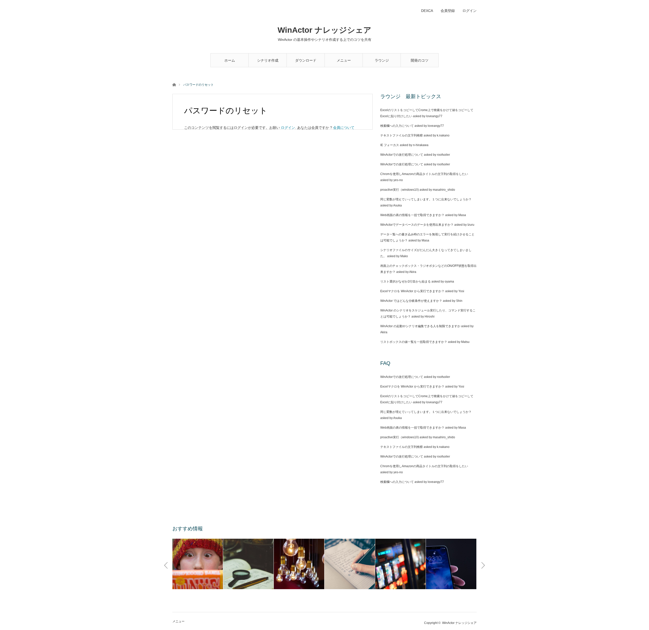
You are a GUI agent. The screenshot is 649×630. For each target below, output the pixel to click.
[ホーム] (174, 84)
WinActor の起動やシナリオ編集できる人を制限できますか (420, 326)
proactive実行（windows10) (399, 189)
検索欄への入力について (397, 126)
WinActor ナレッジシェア (324, 30)
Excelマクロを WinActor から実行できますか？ (412, 291)
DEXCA (427, 11)
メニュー (344, 60)
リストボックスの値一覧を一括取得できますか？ (413, 342)
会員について (343, 128)
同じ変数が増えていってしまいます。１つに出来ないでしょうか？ (426, 199)
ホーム (229, 60)
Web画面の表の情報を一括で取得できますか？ (412, 215)
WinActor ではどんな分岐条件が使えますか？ (411, 301)
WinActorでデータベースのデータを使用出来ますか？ (417, 224)
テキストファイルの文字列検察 (401, 135)
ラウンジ (382, 60)
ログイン (469, 11)
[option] (197, 564)
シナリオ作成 (267, 60)
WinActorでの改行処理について (401, 154)
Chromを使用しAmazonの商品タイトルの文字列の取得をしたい (424, 174)
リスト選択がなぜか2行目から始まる (405, 281)
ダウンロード (305, 60)
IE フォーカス (389, 145)
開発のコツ (419, 60)
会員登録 (448, 11)
